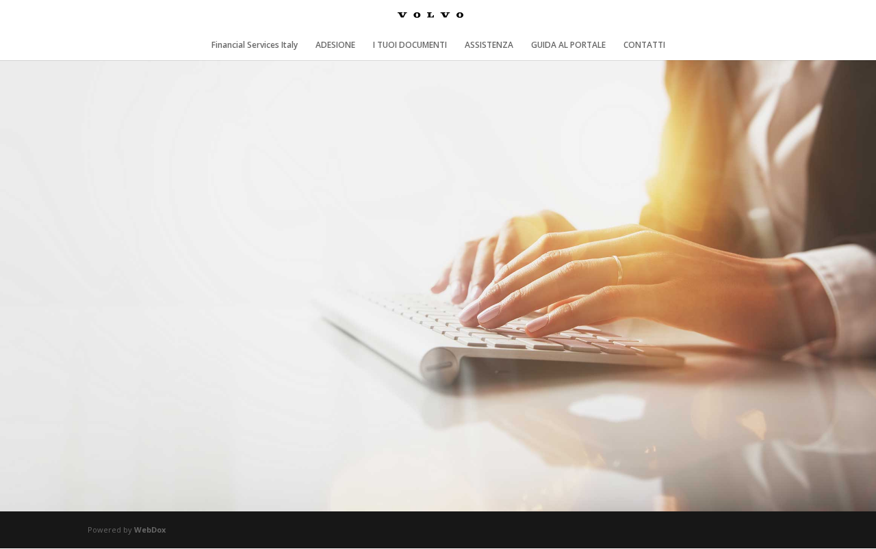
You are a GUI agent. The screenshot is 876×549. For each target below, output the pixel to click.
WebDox (150, 529)
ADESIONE (335, 45)
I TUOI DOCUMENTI (410, 45)
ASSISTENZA (489, 45)
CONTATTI (644, 45)
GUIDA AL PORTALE (568, 45)
